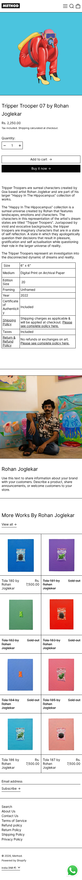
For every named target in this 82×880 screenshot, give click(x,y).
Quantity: (8, 138)
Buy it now (39, 168)
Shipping (23, 128)
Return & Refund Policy (9, 341)
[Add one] (20, 145)
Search (7, 807)
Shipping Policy (9, 322)
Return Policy (11, 830)
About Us (8, 811)
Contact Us (10, 816)
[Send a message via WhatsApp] (72, 870)
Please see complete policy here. (46, 324)
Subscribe (9, 788)
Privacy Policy (12, 839)
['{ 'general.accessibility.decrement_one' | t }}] (4, 145)
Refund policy (12, 825)
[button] (71, 6)
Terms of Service (14, 821)
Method (17, 855)
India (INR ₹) (9, 867)
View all (7, 524)
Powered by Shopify (14, 860)
